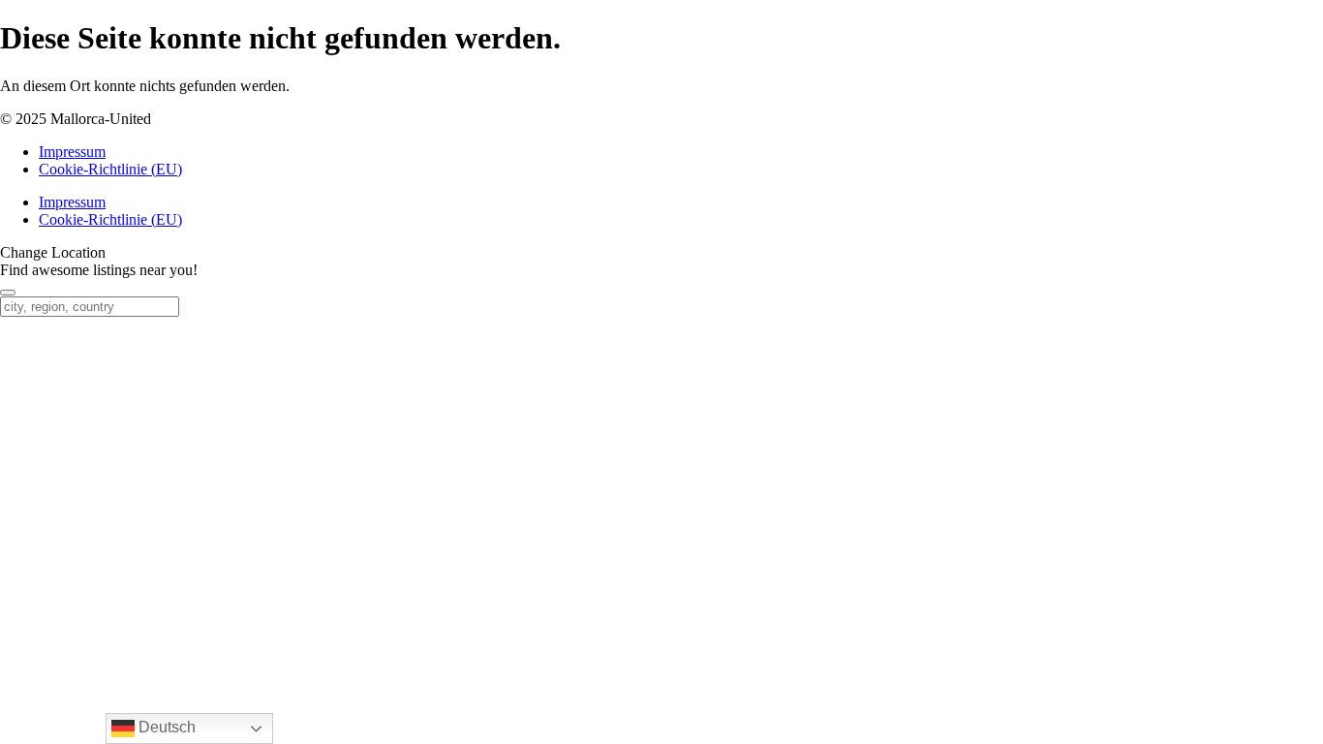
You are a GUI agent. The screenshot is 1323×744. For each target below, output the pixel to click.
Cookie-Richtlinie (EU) (110, 169)
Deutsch (165, 727)
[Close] (7, 292)
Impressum (72, 151)
